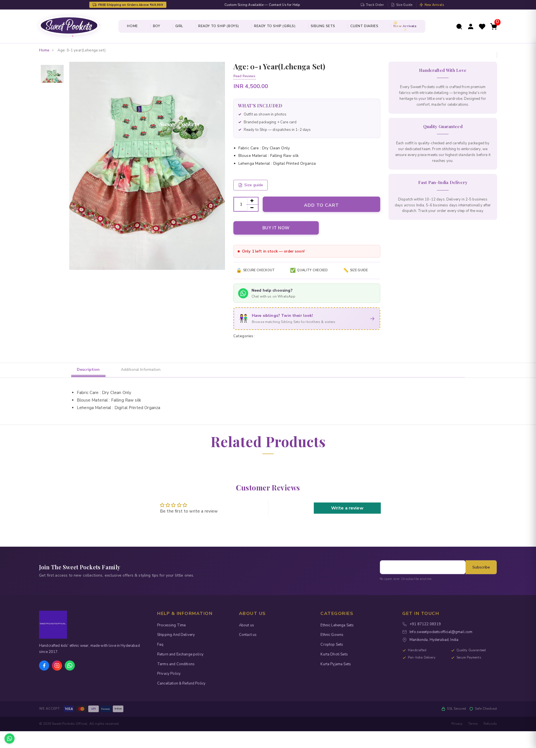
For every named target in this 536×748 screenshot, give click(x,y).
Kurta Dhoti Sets (334, 654)
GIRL (179, 26)
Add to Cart (321, 205)
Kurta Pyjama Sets (335, 664)
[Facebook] (44, 665)
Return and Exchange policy (180, 654)
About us (246, 625)
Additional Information (141, 369)
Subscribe (481, 567)
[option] (52, 65)
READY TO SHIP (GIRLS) (275, 26)
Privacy (457, 723)
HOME (132, 26)
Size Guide (404, 5)
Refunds (490, 723)
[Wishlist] (482, 26)
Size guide (253, 185)
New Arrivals (434, 5)
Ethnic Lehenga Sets (337, 625)
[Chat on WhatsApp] (9, 738)
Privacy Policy (169, 673)
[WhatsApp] (70, 665)
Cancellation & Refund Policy (181, 683)
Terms (473, 723)
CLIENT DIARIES (364, 26)
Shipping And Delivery (176, 634)
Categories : (244, 336)
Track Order (375, 5)
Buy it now (276, 228)
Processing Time (171, 625)
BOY (156, 26)
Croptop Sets (331, 644)
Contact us (248, 634)
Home (44, 50)
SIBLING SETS (323, 26)
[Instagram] (57, 665)
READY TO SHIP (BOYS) (218, 26)
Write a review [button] (347, 508)
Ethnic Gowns (331, 634)
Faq (160, 644)
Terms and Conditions (176, 664)
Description (88, 369)
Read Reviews (244, 76)
